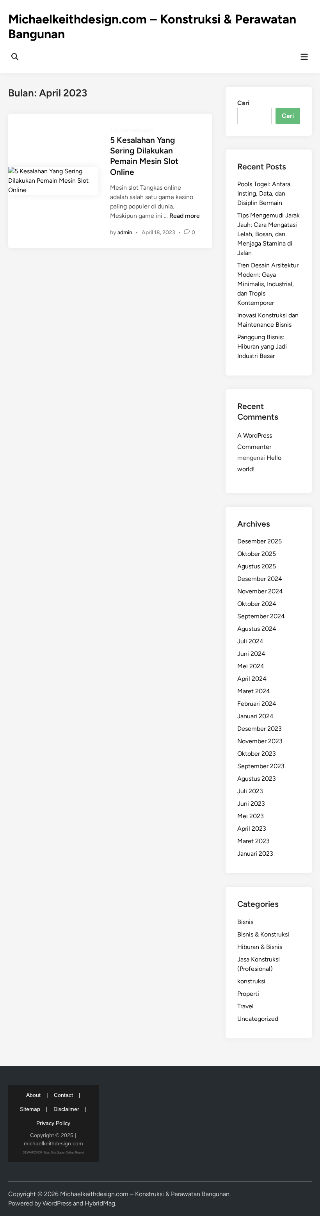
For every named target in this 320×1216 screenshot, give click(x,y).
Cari (243, 103)
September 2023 (260, 766)
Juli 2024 (250, 641)
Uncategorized (257, 1018)
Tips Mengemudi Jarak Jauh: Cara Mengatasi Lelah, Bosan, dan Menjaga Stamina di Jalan (268, 234)
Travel (245, 1006)
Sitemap (30, 1109)
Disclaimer (66, 1109)
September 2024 (261, 616)
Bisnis (245, 922)
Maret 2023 (253, 841)
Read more (184, 215)
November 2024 (260, 591)
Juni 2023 (251, 803)
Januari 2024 (255, 716)
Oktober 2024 (256, 603)
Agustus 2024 (256, 628)
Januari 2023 (255, 853)
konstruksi (251, 981)
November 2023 (260, 741)
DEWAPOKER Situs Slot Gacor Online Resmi (53, 1152)
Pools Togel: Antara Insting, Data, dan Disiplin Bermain (263, 193)
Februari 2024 (256, 703)
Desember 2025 (259, 541)
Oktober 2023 (256, 753)
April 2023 (251, 828)
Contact (63, 1095)
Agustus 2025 (256, 566)
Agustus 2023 (256, 778)
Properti (248, 993)
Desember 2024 (259, 578)
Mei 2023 (250, 816)
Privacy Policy (53, 1123)
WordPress (57, 1203)
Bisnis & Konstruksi (263, 934)
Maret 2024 (253, 691)
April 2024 (252, 678)
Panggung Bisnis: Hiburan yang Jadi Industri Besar (262, 346)
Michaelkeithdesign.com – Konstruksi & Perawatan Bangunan (144, 1194)
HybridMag (100, 1203)
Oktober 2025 (256, 553)
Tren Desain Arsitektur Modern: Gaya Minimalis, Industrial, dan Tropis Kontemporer (268, 284)
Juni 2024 (251, 653)
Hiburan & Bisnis (259, 947)
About (33, 1095)
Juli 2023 (250, 791)
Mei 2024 (250, 666)
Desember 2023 (259, 728)
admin (124, 232)
